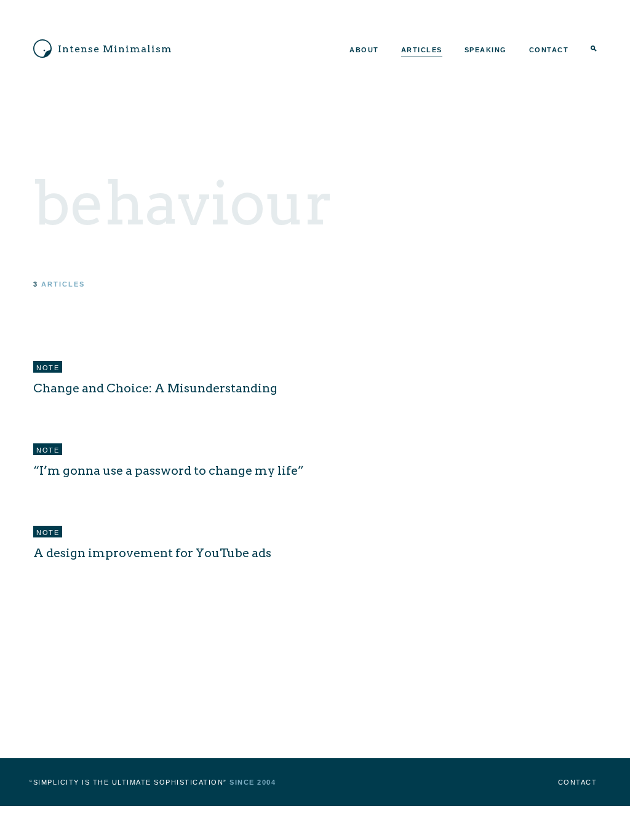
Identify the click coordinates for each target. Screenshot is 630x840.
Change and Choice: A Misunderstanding (155, 388)
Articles (421, 49)
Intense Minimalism (115, 49)
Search (594, 50)
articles (63, 284)
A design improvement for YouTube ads (152, 552)
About (364, 49)
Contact (549, 49)
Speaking (486, 49)
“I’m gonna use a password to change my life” (168, 470)
